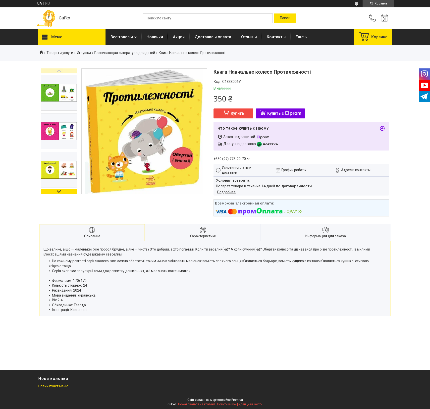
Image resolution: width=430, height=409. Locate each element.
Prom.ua (237, 400)
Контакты (276, 37)
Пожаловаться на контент (196, 404)
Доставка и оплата (213, 37)
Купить (237, 113)
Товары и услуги (60, 53)
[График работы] (384, 18)
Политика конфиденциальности (240, 404)
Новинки (155, 37)
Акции (179, 37)
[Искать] (285, 18)
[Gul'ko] (46, 18)
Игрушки (84, 53)
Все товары (121, 37)
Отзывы (249, 37)
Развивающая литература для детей (124, 53)
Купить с (275, 113)
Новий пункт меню (53, 386)
